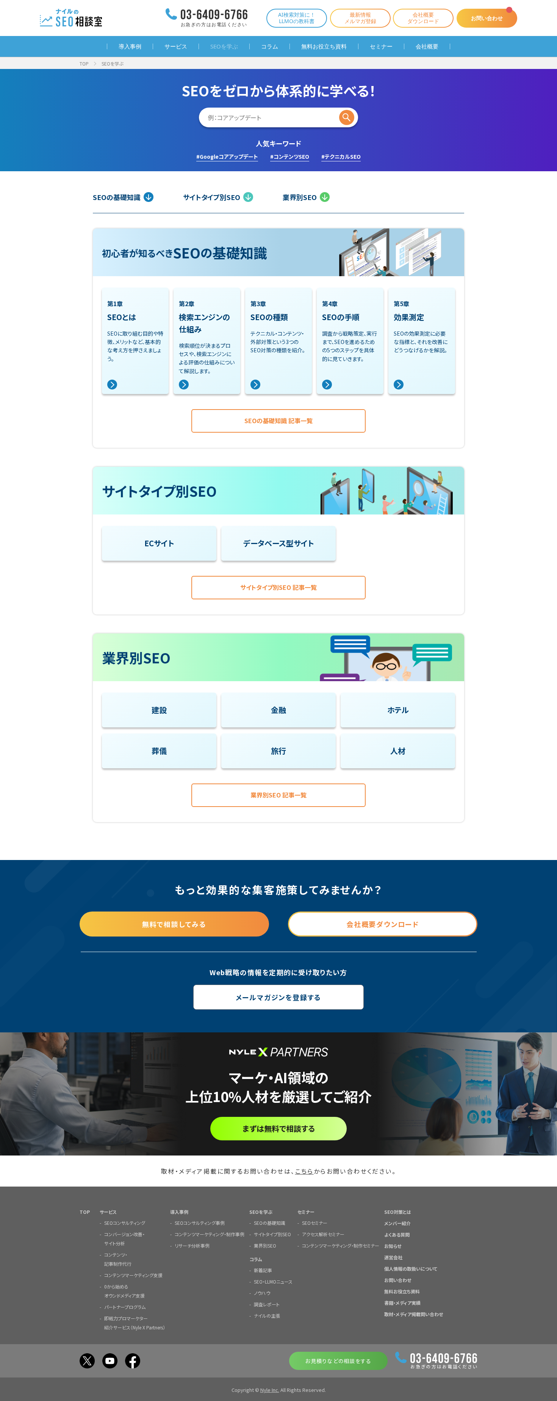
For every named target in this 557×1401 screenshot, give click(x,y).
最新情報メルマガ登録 (360, 18)
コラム (269, 46)
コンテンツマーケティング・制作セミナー (340, 1245)
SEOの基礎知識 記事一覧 (278, 420)
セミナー (381, 46)
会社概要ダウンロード (423, 18)
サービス (175, 46)
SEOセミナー (314, 1223)
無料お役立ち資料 (324, 46)
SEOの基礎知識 (117, 197)
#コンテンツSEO (289, 156)
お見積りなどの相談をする (338, 1361)
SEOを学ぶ (224, 46)
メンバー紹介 (397, 1223)
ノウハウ (262, 1293)
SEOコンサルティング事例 (200, 1223)
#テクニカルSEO (341, 156)
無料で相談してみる (174, 924)
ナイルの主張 (267, 1315)
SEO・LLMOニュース (273, 1281)
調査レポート (267, 1304)
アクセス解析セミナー (323, 1234)
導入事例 (130, 46)
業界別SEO (300, 197)
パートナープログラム (125, 1307)
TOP (84, 63)
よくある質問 (397, 1234)
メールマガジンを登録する (279, 997)
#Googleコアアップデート (227, 156)
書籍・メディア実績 (402, 1302)
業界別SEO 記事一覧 (278, 794)
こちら (304, 1171)
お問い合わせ (487, 18)
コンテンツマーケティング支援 (133, 1275)
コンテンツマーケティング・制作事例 (209, 1234)
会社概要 (427, 46)
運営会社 (393, 1257)
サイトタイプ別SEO (211, 197)
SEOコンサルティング (124, 1223)
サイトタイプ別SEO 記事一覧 (278, 587)
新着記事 (263, 1270)
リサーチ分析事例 (192, 1245)
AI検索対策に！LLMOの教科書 (296, 18)
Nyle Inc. (269, 1389)
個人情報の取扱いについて (410, 1268)
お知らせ (392, 1246)
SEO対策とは (397, 1212)
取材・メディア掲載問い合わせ (413, 1314)
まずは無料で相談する (279, 1128)
